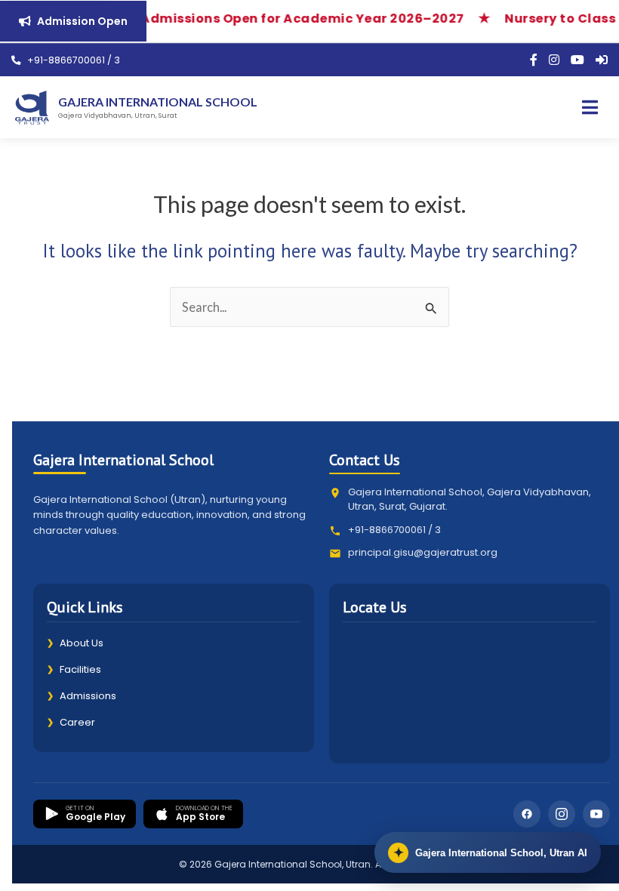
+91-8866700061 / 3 (72, 60)
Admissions (81, 696)
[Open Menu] (590, 107)
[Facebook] (533, 60)
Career (71, 722)
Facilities (74, 669)
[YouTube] (577, 60)
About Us (75, 643)
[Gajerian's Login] (602, 60)
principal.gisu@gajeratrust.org (422, 552)
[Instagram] (554, 60)
